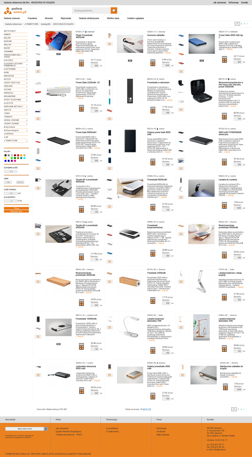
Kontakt (244, 2)
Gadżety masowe (12, 18)
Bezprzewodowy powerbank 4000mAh (85, 274)
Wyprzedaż (66, 18)
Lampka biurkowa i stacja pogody (230, 274)
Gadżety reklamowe (13, 24)
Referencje (234, 2)
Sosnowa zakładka (155, 35)
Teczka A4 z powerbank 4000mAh (87, 226)
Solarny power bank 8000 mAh (158, 133)
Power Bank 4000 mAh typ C (231, 36)
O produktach (112, 428)
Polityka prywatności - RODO (69, 434)
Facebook (161, 431)
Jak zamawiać (219, 2)
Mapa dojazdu (162, 434)
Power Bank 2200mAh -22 (88, 82)
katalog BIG (45, 24)
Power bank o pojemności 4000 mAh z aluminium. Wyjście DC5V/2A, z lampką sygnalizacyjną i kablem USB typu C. (230, 45)
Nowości (49, 18)
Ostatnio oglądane (135, 18)
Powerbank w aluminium (158, 82)
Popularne (32, 18)
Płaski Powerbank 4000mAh (84, 36)
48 (144, 409)
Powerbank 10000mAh (86, 319)
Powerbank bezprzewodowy (155, 226)
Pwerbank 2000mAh (156, 273)
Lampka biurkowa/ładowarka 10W (155, 320)
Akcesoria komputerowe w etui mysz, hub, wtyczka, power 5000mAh (231, 84)
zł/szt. (96, 60)
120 (149, 409)
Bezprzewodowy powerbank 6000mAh (228, 226)
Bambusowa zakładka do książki (231, 367)
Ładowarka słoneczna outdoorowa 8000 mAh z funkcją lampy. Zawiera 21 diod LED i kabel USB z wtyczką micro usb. (88, 377)
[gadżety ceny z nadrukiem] (58, 40)
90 (146, 409)
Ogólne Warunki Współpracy (68, 431)
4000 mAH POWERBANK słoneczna (230, 133)
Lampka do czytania (228, 179)
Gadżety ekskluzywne (89, 18)
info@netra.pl (220, 449)
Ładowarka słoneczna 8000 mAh (86, 367)
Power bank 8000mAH (86, 132)
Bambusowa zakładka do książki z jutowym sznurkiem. (230, 375)
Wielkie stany (113, 18)
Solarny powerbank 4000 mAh (158, 367)
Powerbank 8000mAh (157, 179)
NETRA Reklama (214, 428)
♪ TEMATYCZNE (31, 24)
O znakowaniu (112, 431)
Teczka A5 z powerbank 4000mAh (87, 180)
